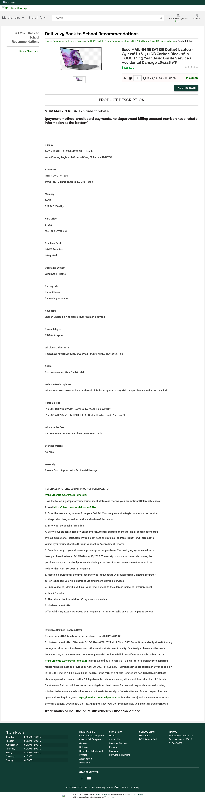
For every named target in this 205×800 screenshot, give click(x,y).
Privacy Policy (98, 787)
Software (83, 747)
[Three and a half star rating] (193, 67)
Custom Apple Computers (91, 735)
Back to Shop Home (28, 51)
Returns (113, 747)
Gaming (83, 743)
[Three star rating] (192, 67)
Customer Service (118, 743)
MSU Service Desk (148, 739)
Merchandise (11, 17)
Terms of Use (113, 787)
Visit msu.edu (109, 797)
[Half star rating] (185, 67)
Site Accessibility (130, 787)
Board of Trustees (103, 794)
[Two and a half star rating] (190, 67)
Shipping (113, 751)
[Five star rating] (197, 67)
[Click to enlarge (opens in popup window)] (79, 79)
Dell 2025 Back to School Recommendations (108, 41)
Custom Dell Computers (91, 739)
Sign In (178, 21)
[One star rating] (186, 67)
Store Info (36, 17)
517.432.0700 (175, 743)
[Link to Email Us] (89, 778)
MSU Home (144, 735)
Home (48, 41)
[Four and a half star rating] (196, 67)
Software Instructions (119, 755)
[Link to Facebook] (81, 778)
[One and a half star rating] (188, 67)
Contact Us (114, 739)
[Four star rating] (195, 67)
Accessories (85, 758)
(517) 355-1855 (137, 794)
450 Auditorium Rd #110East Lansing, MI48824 (181, 737)
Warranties (84, 762)
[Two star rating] (189, 67)
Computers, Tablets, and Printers (69, 41)
